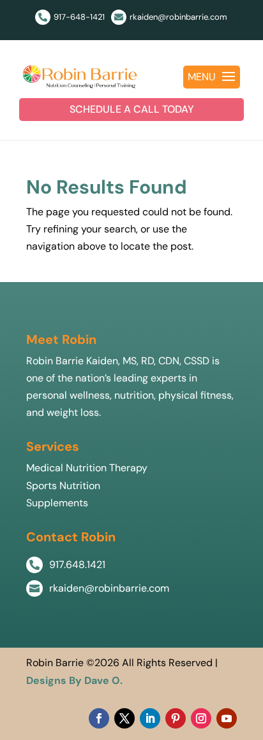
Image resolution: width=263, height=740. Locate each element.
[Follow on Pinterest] (175, 718)
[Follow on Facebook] (99, 718)
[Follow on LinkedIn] (150, 718)
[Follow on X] (124, 718)
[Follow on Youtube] (226, 718)
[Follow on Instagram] (201, 718)
